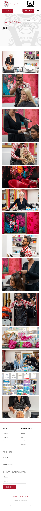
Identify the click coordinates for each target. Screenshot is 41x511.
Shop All (5, 433)
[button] (38, 11)
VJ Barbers (6, 461)
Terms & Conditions (20, 500)
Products (5, 437)
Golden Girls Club (8, 464)
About (23, 441)
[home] (10, 4)
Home (28, 20)
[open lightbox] (20, 62)
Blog (22, 437)
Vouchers (5, 441)
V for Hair (5, 457)
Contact (23, 444)
